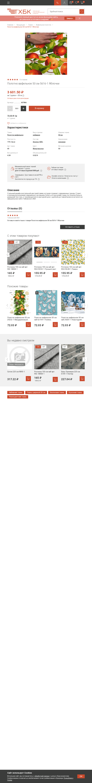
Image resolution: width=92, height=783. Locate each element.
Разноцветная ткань (17, 397)
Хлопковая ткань (57, 392)
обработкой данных (42, 776)
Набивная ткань (15, 392)
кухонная (61, 142)
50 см (60, 135)
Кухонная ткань (75, 392)
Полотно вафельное (15, 135)
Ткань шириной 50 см (36, 392)
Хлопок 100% (38, 142)
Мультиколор (38, 149)
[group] (19, 258)
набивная (36, 135)
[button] (7, 255)
